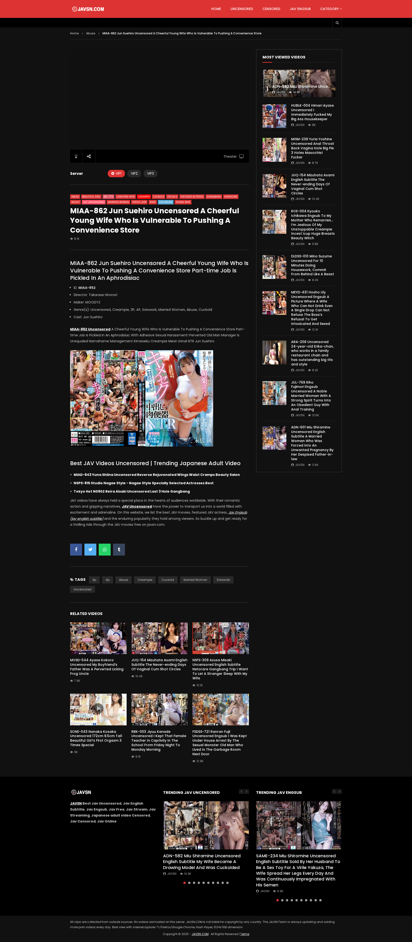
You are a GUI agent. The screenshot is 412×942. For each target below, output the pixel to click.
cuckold (168, 580)
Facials (172, 196)
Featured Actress (191, 196)
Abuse (90, 33)
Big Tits (108, 196)
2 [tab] (189, 883)
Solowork (165, 202)
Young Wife (183, 202)
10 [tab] (227, 883)
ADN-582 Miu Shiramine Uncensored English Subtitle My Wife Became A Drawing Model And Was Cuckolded (202, 861)
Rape (153, 202)
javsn (280, 92)
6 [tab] (208, 883)
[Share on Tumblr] (119, 550)
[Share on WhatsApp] (105, 550)
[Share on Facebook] (76, 550)
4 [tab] (199, 883)
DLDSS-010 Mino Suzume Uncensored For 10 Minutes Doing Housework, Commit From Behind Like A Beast (312, 265)
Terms (244, 934)
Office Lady (139, 202)
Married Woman (118, 202)
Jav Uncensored (93, 202)
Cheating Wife (126, 196)
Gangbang (214, 196)
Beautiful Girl (91, 196)
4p (107, 580)
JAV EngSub (300, 8)
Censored (271, 8)
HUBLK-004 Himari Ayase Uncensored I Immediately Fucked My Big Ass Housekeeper (312, 112)
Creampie (144, 196)
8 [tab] (218, 883)
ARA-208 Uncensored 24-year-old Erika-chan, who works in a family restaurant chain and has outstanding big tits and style (312, 353)
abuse (123, 580)
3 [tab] (194, 883)
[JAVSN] (88, 9)
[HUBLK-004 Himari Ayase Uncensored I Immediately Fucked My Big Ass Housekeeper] (274, 116)
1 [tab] (184, 883)
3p (94, 580)
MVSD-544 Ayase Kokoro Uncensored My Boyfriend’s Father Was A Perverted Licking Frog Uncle (97, 667)
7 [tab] (213, 883)
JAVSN (76, 803)
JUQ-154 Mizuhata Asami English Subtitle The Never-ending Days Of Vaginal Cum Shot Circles (159, 664)
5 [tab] (203, 883)
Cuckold (158, 196)
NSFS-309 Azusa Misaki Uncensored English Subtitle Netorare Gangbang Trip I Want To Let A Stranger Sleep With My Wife (220, 669)
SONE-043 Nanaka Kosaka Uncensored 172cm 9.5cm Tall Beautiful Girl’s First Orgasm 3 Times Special (96, 738)
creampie (145, 580)
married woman (195, 580)
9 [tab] (222, 883)
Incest (75, 202)
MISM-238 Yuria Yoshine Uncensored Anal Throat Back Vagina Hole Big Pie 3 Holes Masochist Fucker (312, 148)
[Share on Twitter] (90, 550)
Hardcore (230, 196)
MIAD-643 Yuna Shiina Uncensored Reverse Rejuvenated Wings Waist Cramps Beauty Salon (157, 474)
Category (329, 8)
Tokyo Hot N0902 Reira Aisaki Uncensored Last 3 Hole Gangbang (132, 491)
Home (216, 8)
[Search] (337, 22)
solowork (223, 580)
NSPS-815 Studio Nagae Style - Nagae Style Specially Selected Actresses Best (144, 483)
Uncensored (242, 8)
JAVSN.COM (200, 934)
